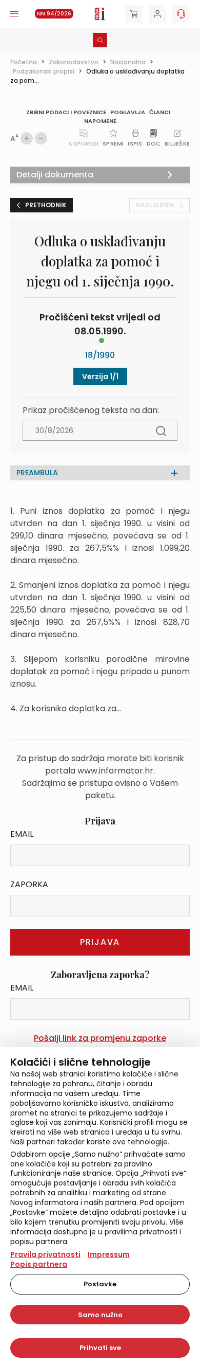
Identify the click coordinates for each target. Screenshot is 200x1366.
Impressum (109, 1254)
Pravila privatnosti (45, 1254)
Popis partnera (38, 1264)
